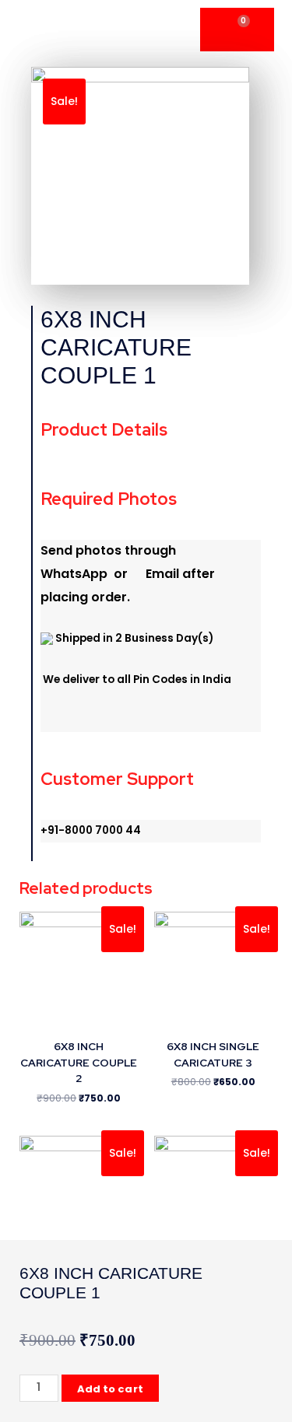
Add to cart (110, 1389)
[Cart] (237, 29)
